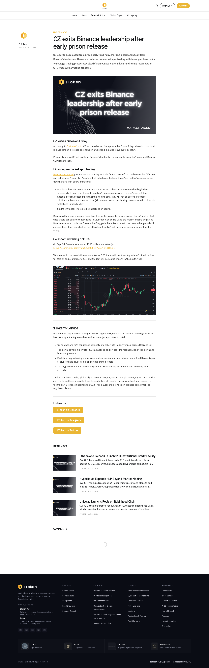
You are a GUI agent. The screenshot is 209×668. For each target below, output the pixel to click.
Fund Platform (134, 621)
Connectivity (167, 590)
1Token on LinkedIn (68, 410)
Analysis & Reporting (102, 623)
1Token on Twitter (67, 430)
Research (166, 616)
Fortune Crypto (74, 146)
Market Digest (116, 15)
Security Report (69, 611)
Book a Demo (68, 590)
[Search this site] (157, 6)
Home (74, 15)
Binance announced (63, 174)
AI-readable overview (182, 662)
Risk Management (101, 601)
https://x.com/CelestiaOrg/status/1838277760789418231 (84, 248)
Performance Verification (104, 590)
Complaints (67, 601)
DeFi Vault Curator (135, 601)
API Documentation (170, 606)
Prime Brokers (134, 606)
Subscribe (183, 5)
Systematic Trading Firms (138, 596)
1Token (23, 44)
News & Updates (169, 621)
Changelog (132, 15)
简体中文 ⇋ (167, 5)
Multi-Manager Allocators (138, 590)
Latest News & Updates (160, 662)
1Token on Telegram (68, 420)
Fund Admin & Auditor (137, 616)
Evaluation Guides (169, 601)
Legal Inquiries (68, 606)
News (84, 15)
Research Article (98, 15)
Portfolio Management (103, 596)
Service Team (68, 596)
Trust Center (167, 596)
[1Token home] (27, 586)
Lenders (131, 611)
